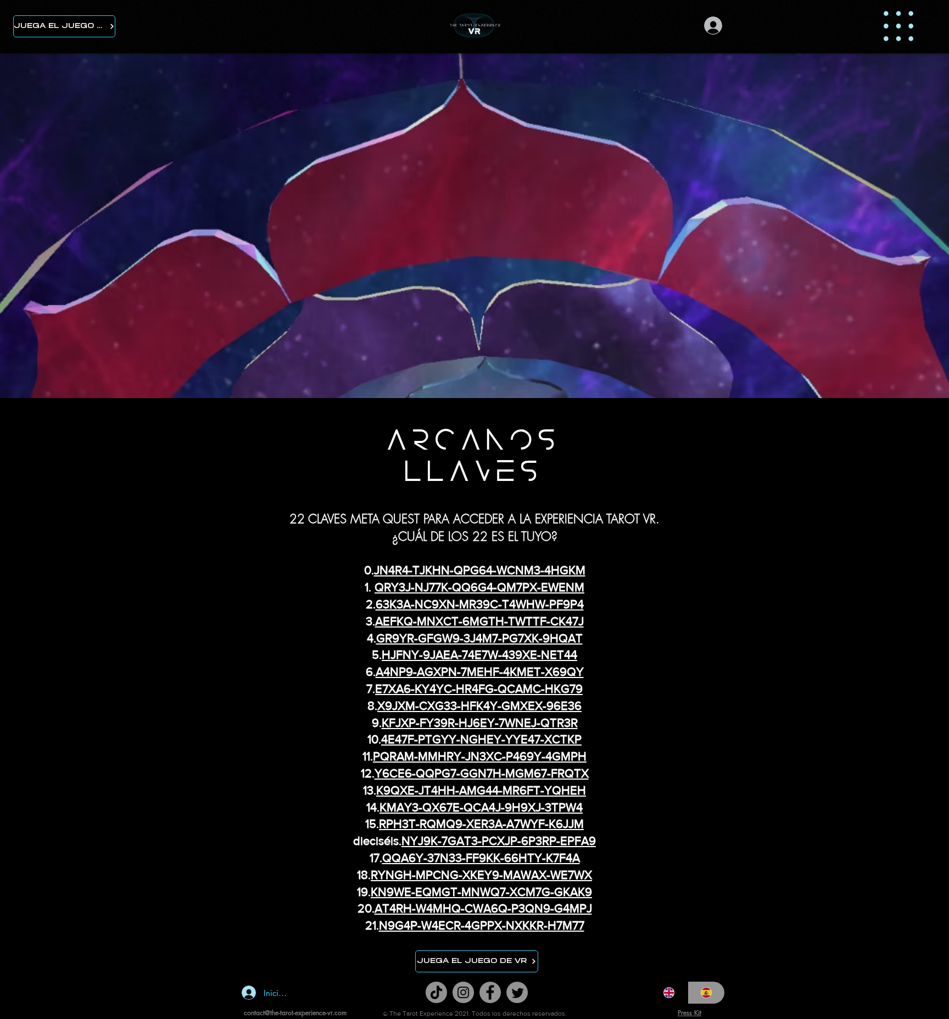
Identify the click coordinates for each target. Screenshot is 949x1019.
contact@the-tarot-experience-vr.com (295, 1012)
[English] (669, 993)
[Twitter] (517, 992)
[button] (898, 26)
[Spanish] (706, 993)
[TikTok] (436, 992)
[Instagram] (463, 992)
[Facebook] (490, 992)
